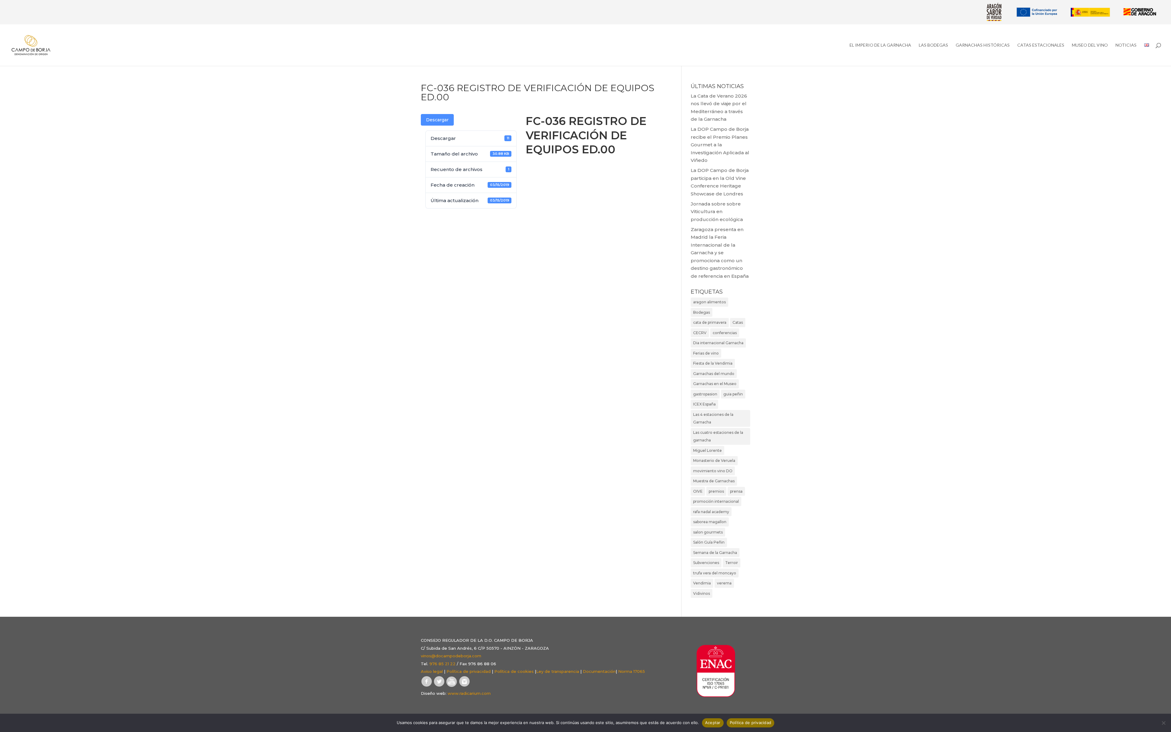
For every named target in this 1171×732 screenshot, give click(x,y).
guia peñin (733, 394)
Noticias (1126, 45)
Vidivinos (701, 593)
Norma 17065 (631, 671)
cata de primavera (709, 322)
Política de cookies (514, 671)
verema (724, 583)
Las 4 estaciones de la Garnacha (713, 418)
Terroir (731, 562)
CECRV (700, 332)
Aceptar (713, 722)
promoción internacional (716, 501)
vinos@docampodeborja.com (451, 655)
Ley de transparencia (557, 671)
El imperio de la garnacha (880, 45)
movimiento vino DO (712, 471)
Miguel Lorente (707, 450)
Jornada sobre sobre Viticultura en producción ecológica (717, 211)
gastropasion (705, 394)
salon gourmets (708, 532)
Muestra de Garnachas (714, 481)
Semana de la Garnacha (715, 552)
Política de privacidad (468, 671)
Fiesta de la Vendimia (712, 363)
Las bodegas (933, 45)
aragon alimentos (709, 302)
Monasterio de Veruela (714, 460)
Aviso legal (432, 671)
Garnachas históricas (983, 45)
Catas (737, 322)
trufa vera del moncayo (714, 573)
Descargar (437, 120)
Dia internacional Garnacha (718, 343)
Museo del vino (1090, 45)
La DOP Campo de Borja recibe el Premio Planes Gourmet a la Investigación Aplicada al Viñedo (720, 144)
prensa (736, 491)
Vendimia (702, 583)
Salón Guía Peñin (709, 542)
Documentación (599, 671)
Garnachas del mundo (713, 373)
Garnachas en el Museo (714, 383)
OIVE (698, 491)
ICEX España (704, 404)
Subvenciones (706, 562)
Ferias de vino (706, 353)
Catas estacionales (1040, 45)
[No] (1163, 723)
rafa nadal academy (711, 511)
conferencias (725, 332)
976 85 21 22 (442, 663)
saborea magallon (709, 522)
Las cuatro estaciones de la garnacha (718, 436)
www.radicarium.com (469, 693)
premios (716, 491)
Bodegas (701, 312)
